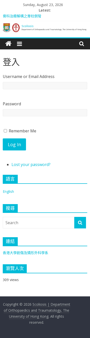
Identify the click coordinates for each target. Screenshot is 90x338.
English (8, 191)
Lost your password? (31, 164)
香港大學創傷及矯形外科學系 (25, 252)
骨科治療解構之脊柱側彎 (22, 16)
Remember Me (22, 131)
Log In (14, 144)
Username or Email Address (28, 76)
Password (12, 104)
